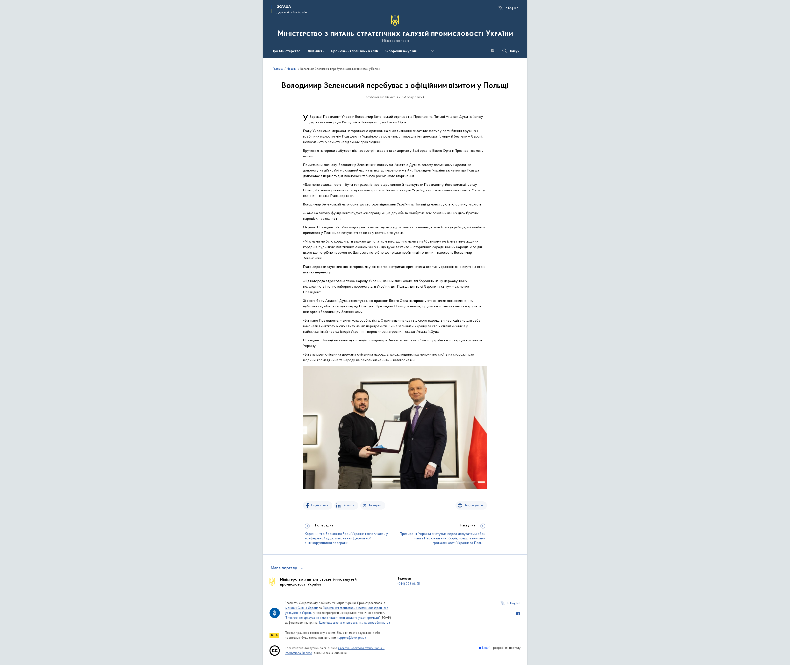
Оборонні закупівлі (401, 51)
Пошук (514, 51)
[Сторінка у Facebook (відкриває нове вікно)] (492, 50)
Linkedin (348, 505)
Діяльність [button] (316, 51)
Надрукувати (473, 505)
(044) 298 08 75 (408, 584)
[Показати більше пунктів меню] (432, 51)
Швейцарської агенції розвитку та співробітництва (354, 622)
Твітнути (374, 505)
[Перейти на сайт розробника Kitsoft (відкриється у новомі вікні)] (484, 647)
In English (511, 8)
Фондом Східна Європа (301, 608)
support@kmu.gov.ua (351, 637)
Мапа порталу (284, 568)
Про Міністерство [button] (286, 51)
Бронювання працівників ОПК (354, 51)
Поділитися (319, 505)
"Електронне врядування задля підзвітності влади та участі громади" (332, 618)
